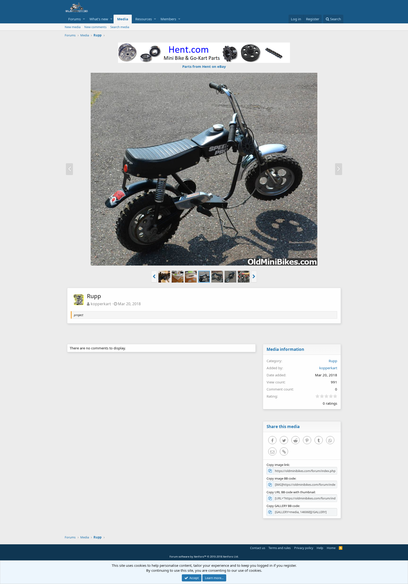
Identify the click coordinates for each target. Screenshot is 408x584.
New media (73, 27)
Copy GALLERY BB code (283, 506)
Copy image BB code (281, 478)
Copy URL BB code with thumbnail (291, 492)
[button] (84, 19)
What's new (98, 19)
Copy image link (278, 465)
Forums (74, 19)
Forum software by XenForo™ (204, 556)
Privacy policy (303, 548)
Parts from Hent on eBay (204, 66)
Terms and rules (279, 548)
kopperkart (101, 303)
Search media (119, 27)
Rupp (333, 360)
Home (331, 548)
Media (122, 19)
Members (168, 19)
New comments (95, 27)
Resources (143, 19)
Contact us (257, 548)
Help (320, 548)
